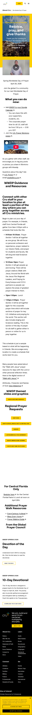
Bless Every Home (14, 516)
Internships (21, 671)
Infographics (21, 646)
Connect (5, 662)
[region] (16, 705)
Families (4, 671)
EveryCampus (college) (16, 514)
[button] (16, 67)
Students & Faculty (7, 682)
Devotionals (21, 644)
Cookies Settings (16, 706)
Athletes (4, 666)
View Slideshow (15, 386)
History (4, 636)
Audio (19, 636)
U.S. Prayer (8, 175)
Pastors (4, 676)
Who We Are (6, 638)
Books (20, 641)
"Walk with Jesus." (9, 378)
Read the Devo (9, 563)
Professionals (6, 679)
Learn (20, 632)
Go (19, 662)
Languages (21, 649)
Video (19, 656)
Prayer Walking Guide (15, 519)
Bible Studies (22, 638)
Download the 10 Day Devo (13, 603)
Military (4, 674)
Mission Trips (22, 668)
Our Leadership (7, 641)
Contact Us (5, 652)
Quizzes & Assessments (22, 652)
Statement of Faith (7, 644)
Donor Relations (7, 649)
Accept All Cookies (16, 711)
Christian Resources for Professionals (10, 694)
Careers (20, 674)
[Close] (30, 698)
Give (19, 3)
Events (20, 666)
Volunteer (21, 676)
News (4, 646)
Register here (9, 494)
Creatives (5, 668)
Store (4, 655)
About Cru (17, 625)
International (21, 679)
